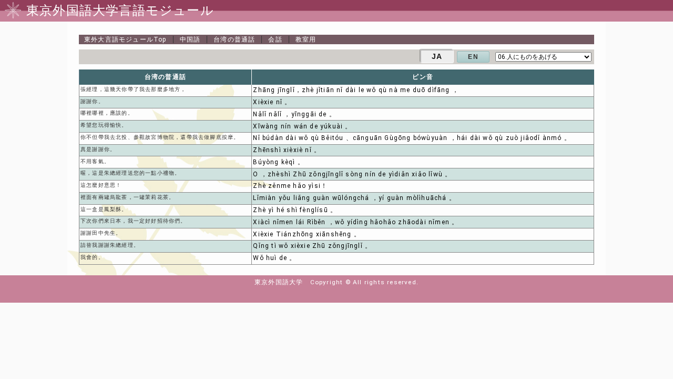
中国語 (190, 39)
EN (473, 57)
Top (125, 39)
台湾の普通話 (234, 39)
